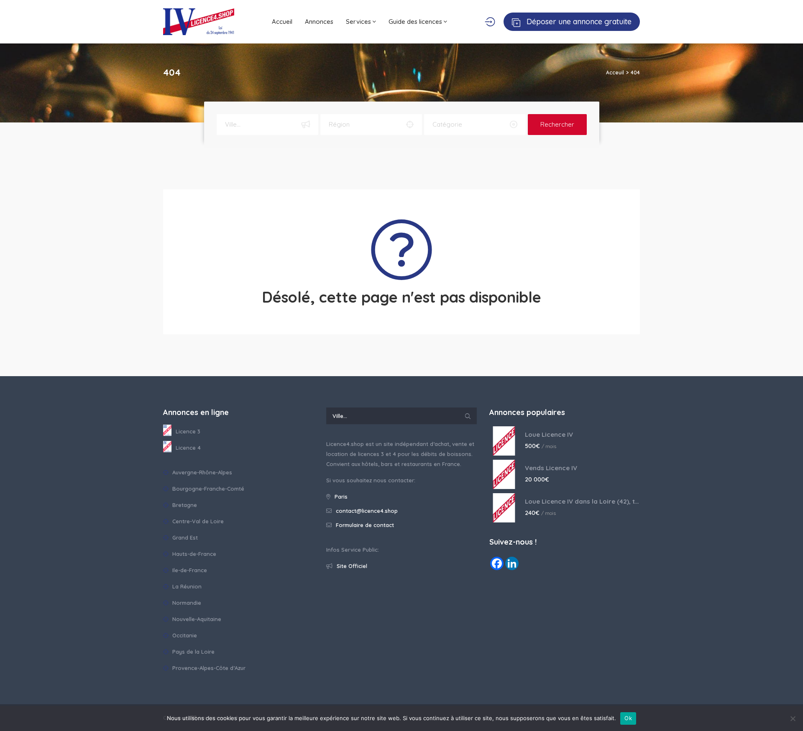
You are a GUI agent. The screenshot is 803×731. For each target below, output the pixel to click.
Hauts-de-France (193, 553)
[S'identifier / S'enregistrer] (490, 22)
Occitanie (184, 635)
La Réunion (186, 586)
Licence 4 (188, 447)
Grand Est (184, 537)
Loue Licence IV (549, 434)
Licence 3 (188, 431)
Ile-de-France (189, 570)
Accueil (282, 21)
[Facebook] (497, 563)
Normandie (186, 602)
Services (359, 21)
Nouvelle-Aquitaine (196, 619)
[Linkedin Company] (512, 563)
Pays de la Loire (193, 651)
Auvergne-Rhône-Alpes (201, 472)
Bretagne (184, 505)
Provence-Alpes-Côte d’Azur (208, 668)
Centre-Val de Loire (197, 521)
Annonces (319, 21)
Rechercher (557, 124)
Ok (628, 718)
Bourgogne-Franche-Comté (207, 488)
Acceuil (615, 72)
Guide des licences (416, 21)
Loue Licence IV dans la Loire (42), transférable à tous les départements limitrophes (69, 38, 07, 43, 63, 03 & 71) (582, 501)
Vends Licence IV (551, 468)
